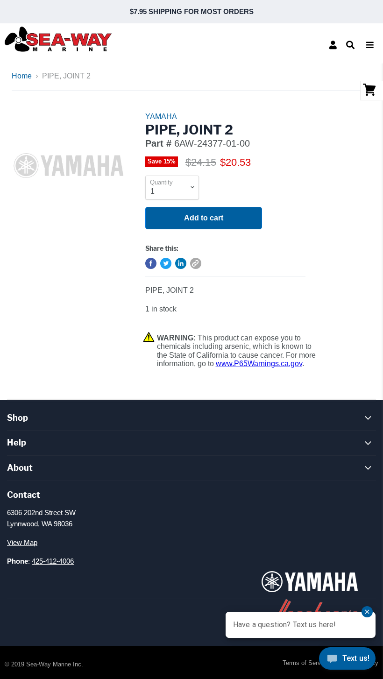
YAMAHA (161, 116)
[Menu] (370, 45)
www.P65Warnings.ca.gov (259, 364)
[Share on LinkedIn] (180, 263)
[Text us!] (347, 660)
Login (333, 45)
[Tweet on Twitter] (165, 263)
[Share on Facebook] (150, 263)
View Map (22, 542)
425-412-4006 (53, 561)
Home (22, 76)
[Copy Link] (195, 263)
